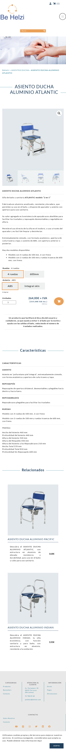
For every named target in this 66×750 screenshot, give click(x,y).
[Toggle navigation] (62, 16)
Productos (7, 686)
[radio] (12, 274)
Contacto (6, 694)
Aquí (39, 741)
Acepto (56, 746)
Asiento (6, 280)
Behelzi (5, 70)
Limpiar (5, 292)
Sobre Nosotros (9, 718)
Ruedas (6, 268)
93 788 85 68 (30, 696)
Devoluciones (52, 694)
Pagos (49, 690)
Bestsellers (7, 690)
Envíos (49, 686)
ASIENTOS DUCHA (20, 70)
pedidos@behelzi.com (33, 699)
